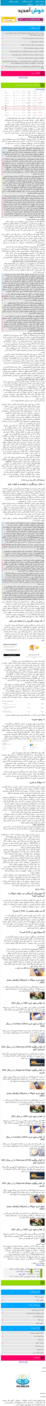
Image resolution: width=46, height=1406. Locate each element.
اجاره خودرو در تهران (37, 1333)
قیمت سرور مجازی (38, 1310)
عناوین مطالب (13, 1)
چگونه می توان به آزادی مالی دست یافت (31, 58)
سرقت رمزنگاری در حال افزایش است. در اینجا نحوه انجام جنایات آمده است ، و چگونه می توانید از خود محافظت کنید (23, 62)
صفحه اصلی (39, 1)
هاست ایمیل (40, 1343)
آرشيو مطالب (27, 1)
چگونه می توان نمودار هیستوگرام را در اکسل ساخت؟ (26, 51)
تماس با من (40, 4)
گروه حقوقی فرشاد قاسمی (35, 1313)
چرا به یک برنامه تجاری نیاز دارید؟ (33, 38)
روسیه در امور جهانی (37, 41)
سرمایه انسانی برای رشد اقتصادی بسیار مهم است (27, 55)
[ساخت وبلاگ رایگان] (23, 22)
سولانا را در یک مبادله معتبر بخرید (27, 85)
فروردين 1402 (39, 1297)
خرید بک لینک (39, 1346)
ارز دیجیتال (40, 1349)
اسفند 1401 (40, 1300)
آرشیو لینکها (40, 1323)
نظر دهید (22, 1274)
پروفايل (30, 4)
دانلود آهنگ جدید (38, 1316)
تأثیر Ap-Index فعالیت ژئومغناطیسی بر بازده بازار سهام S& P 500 (24, 67)
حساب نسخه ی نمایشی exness (34, 48)
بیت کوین (41, 1339)
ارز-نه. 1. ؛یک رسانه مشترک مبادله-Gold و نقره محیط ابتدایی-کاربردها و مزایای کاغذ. (24, 34)
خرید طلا (41, 1320)
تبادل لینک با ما (39, 1336)
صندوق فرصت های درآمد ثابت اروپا (32, 45)
